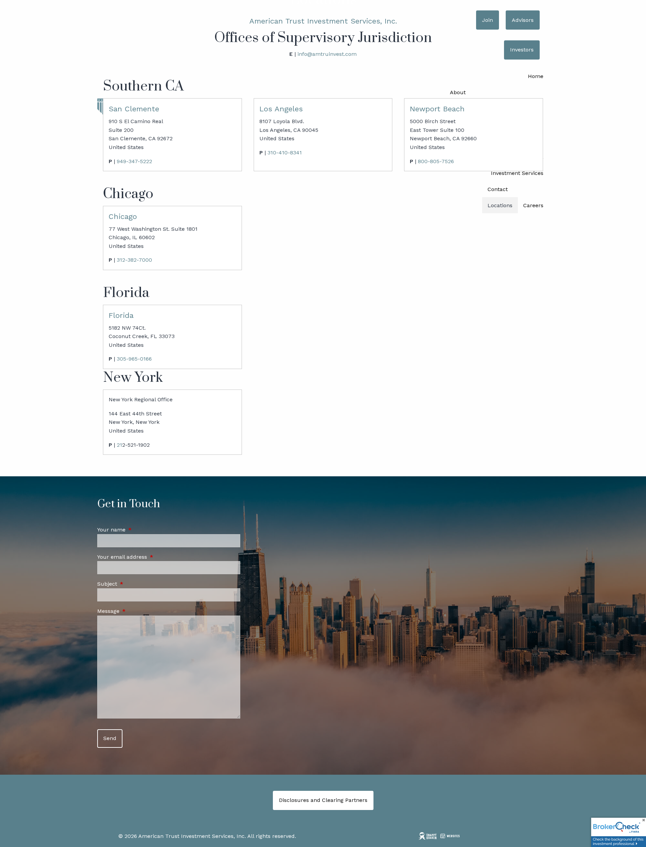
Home (535, 76)
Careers (533, 205)
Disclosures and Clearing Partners (323, 800)
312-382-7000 (134, 260)
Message (137, 611)
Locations (500, 205)
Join (487, 20)
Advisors (523, 20)
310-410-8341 (284, 152)
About (458, 92)
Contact (498, 189)
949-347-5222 (134, 161)
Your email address (150, 557)
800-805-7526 (436, 161)
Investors (522, 49)
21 (119, 445)
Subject (135, 584)
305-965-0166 (134, 359)
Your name (140, 529)
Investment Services (517, 173)
